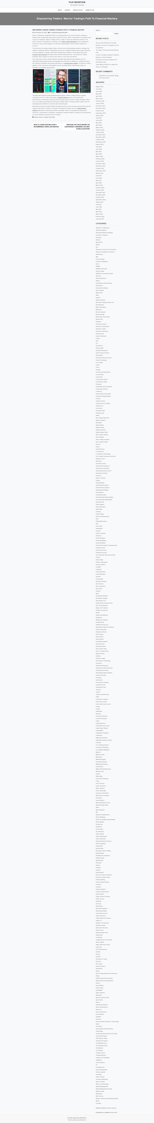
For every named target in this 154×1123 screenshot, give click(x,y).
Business (98, 321)
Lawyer (98, 706)
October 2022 (100, 197)
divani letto (114, 1112)
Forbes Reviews (100, 572)
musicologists (100, 800)
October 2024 (100, 139)
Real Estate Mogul (101, 911)
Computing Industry (102, 389)
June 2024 (99, 149)
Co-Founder (99, 362)
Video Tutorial (100, 1077)
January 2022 (100, 219)
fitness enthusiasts (102, 562)
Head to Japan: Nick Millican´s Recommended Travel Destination (46, 125)
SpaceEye (99, 995)
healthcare (99, 617)
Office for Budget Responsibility (105, 819)
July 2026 (99, 89)
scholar (98, 952)
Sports (98, 1002)
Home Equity (99, 634)
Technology (99, 1031)
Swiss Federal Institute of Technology (107, 1021)
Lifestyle (98, 742)
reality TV (99, 920)
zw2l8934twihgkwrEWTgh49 (59, 32)
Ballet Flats (99, 293)
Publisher (98, 901)
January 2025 (100, 132)
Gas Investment (100, 586)
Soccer (98, 983)
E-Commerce (100, 451)
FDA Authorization (101, 521)
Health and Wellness (102, 615)
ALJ (97, 247)
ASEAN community (101, 268)
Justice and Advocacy (102, 694)
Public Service (100, 899)
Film (97, 523)
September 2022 (101, 199)
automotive (99, 285)
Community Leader (101, 382)
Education (99, 461)
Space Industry (100, 992)
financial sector (100, 547)
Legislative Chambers (102, 733)
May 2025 (99, 122)
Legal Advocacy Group (102, 725)
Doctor (98, 446)
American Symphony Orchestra (105, 252)
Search (98, 30)
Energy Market (100, 483)
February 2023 (100, 187)
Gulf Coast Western (102, 605)
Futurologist (99, 579)
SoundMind (99, 990)
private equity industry (102, 882)
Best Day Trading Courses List (105, 302)
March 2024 (99, 156)
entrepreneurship (101, 495)
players (98, 865)
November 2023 (100, 166)
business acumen (101, 324)
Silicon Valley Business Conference (106, 973)
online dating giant (101, 836)
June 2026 (99, 91)
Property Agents (101, 889)
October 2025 (100, 110)
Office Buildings (100, 817)
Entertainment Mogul (102, 490)
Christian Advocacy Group (103, 357)
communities (100, 374)
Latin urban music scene (103, 704)
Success (98, 1019)
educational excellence (103, 466)
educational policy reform (103, 471)
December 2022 (100, 192)
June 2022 (99, 207)
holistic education (101, 629)
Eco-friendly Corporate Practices (106, 456)
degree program (100, 420)
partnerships (99, 848)
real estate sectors (101, 913)
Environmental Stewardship (104, 499)
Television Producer (102, 1041)
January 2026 (100, 103)
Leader (98, 709)
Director (98, 444)
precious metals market (103, 877)
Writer (97, 1101)
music (97, 781)
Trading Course (100, 1053)
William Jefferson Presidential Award (107, 1098)
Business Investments (102, 326)
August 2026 (99, 86)
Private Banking (100, 879)
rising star (99, 947)
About (60, 10)
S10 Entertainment (101, 949)
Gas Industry (99, 584)
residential (99, 937)
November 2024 (100, 137)
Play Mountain (77, 2)
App (97, 256)
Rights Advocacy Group (103, 944)
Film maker (99, 526)
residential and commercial (104, 940)
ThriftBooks (99, 1048)
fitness (98, 557)
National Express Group (103, 802)
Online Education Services (103, 841)
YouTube (98, 1103)
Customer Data (100, 410)
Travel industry (100, 1062)
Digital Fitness (100, 427)
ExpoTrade (52, 117)
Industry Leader (100, 658)
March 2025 (99, 127)
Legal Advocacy (100, 723)
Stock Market (100, 1014)
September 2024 (101, 142)
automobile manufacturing (104, 283)
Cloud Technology (101, 360)
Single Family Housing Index (104, 978)
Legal (97, 721)
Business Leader (101, 329)
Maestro (98, 752)
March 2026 (99, 98)
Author (98, 280)
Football (98, 567)
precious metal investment (104, 875)
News (97, 807)
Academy (98, 237)
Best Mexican (100, 305)
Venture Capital (100, 1072)
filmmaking (99, 528)
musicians (99, 798)
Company (98, 384)
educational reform (101, 473)
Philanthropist (100, 858)
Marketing (99, 757)
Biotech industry (101, 312)
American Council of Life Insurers (106, 249)
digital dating (100, 425)
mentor (98, 774)
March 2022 (99, 214)
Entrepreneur (100, 492)
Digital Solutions (101, 430)
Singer (98, 976)
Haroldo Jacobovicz (102, 610)
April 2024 (99, 154)
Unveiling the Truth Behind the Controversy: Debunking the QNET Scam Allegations (77, 126)
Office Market (100, 822)
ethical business (101, 507)
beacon (98, 297)
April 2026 (99, 96)
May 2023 (99, 180)
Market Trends (100, 754)
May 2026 (99, 94)
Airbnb (98, 244)
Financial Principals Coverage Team (106, 545)
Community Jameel (101, 379)
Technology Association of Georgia (106, 1033)
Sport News (99, 1000)
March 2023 (99, 185)
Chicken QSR (99, 348)
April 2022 (99, 211)
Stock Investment (101, 1012)
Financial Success (101, 552)
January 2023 (100, 190)
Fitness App (99, 559)
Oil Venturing (100, 831)
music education (101, 786)
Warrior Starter (100, 1081)
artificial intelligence (102, 261)
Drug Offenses (100, 449)
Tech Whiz (99, 1026)
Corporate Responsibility (103, 396)
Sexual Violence (100, 966)
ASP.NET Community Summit (104, 273)
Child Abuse (99, 355)
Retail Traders (100, 942)
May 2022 (99, 209)
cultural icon (99, 406)
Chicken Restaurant (102, 350)
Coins (97, 367)
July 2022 (99, 204)
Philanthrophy (100, 853)
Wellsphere (99, 1093)
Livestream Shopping (102, 747)
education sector (101, 463)
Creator (98, 398)
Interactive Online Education (104, 668)
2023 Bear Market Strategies (104, 232)
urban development (101, 1069)
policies (98, 870)
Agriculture (99, 242)
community (99, 377)
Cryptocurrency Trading (41, 117)
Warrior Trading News (102, 1084)
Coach (98, 365)
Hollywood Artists (101, 632)
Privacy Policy (78, 10)
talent (97, 1024)
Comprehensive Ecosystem (104, 386)
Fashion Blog (100, 514)
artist (97, 264)
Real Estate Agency (101, 908)
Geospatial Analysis (102, 596)
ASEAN (98, 266)
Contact (67, 10)
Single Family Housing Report (104, 980)
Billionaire (99, 309)
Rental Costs (100, 930)
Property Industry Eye (102, 891)
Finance (98, 531)
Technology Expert (101, 1036)
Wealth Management (102, 1086)
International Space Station (104, 673)
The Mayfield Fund (101, 1043)
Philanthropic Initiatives (103, 855)
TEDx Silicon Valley (101, 1038)
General (98, 591)
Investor (98, 689)
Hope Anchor (100, 639)
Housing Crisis (100, 644)
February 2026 (100, 101)
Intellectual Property (102, 665)
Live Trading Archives (102, 745)
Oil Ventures (99, 829)
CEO (97, 341)
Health (98, 612)
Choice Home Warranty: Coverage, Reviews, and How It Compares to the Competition (107, 45)
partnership (99, 846)
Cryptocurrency (100, 401)
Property (98, 887)
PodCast (98, 867)
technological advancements (104, 1029)
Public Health (100, 894)
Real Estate (99, 906)
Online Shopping (100, 843)
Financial (98, 535)
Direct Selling (100, 437)
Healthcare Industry (102, 620)
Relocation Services (102, 927)
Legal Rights (99, 730)
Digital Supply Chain (102, 432)
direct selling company (102, 439)
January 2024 (100, 161)
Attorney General (101, 278)
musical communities (102, 793)
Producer (98, 884)
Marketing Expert (101, 759)
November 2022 (100, 195)
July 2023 (99, 175)
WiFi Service (99, 1096)
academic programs (102, 235)
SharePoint (99, 968)
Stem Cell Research (102, 1007)
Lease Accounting (101, 718)
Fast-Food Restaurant (102, 516)
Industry (98, 656)
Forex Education (101, 574)
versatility (99, 1074)
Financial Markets (101, 540)
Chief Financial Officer (102, 353)
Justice (98, 692)
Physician (99, 863)
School (98, 954)
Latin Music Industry (102, 699)
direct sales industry (102, 434)
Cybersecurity (100, 413)
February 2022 (100, 216)
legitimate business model (104, 740)
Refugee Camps (100, 925)
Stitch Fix (98, 1009)
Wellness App (100, 1091)
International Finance (102, 670)
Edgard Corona (100, 458)
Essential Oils (100, 502)
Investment (99, 680)
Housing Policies (101, 646)
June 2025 (99, 120)
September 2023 (101, 171)
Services (98, 961)
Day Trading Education (102, 418)
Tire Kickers (99, 1050)
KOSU (97, 697)
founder (98, 576)
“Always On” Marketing (102, 228)
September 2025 (101, 113)
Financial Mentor (101, 543)
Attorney (98, 276)
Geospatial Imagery (101, 598)
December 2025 (100, 106)
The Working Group (101, 1045)
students (98, 1016)
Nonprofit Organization (103, 814)
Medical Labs (100, 771)
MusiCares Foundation (102, 795)
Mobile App (99, 776)
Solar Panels (99, 988)
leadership (99, 711)
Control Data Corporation (103, 394)
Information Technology (103, 661)
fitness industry (100, 564)
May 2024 (99, 151)
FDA (97, 519)
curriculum (99, 408)
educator (98, 475)
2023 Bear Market (101, 230)
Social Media (99, 985)
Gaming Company (101, 581)
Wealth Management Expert (104, 1089)
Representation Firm (102, 932)
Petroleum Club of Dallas (103, 851)
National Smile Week (102, 805)
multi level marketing (102, 778)
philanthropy (99, 860)
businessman (100, 333)
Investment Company (102, 682)
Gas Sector (99, 588)
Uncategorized (100, 1067)
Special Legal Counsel (102, 997)
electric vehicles (101, 478)
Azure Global (100, 290)
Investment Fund (101, 687)
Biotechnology (100, 314)
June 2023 (99, 178)
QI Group (98, 903)
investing (98, 677)
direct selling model (102, 442)
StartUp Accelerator (102, 1004)
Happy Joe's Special (102, 608)
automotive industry (102, 288)
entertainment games (102, 485)
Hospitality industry (101, 641)
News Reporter (100, 810)
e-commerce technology (103, 454)
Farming (98, 511)
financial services (101, 550)
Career (98, 338)
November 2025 (100, 108)
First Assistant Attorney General (105, 555)
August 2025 (99, 115)
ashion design (100, 271)
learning (98, 713)
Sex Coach (99, 964)
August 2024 (99, 144)
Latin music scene (101, 701)
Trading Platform (101, 1055)
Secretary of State (101, 959)
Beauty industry (100, 300)
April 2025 (99, 125)
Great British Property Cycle (104, 603)
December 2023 (100, 163)
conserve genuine (111, 1108)
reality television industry (103, 918)
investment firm (100, 685)
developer (99, 422)
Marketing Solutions (102, 764)
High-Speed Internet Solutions (105, 627)
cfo (97, 343)
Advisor (98, 240)
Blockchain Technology (103, 317)
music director (100, 783)
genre (97, 593)
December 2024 (100, 134)
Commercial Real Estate (103, 372)
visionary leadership (102, 1079)
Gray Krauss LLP (101, 600)
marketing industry (101, 762)
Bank (97, 295)
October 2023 (100, 168)
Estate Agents (100, 504)
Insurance (99, 663)
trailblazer (99, 1060)
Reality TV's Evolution (102, 923)
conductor (99, 391)
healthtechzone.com (102, 624)
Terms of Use (90, 10)
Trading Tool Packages (102, 1057)
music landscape (101, 790)
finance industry (101, 533)
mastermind (99, 766)
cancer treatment (101, 336)
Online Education (101, 839)
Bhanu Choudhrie (101, 307)
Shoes (98, 971)
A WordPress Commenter (106, 75)
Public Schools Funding (103, 896)
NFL (97, 812)
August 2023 (99, 173)
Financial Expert (100, 538)
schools (98, 956)
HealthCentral (100, 622)
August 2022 (99, 202)
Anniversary (99, 254)
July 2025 (99, 118)
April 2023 (99, 183)
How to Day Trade (101, 648)
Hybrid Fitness (100, 653)
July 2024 (99, 147)
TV (97, 1065)
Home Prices (100, 636)
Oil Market (99, 826)
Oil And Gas (99, 824)
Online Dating (100, 834)
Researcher (99, 935)
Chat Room (99, 345)
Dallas (97, 415)
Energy (98, 480)
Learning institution (101, 716)
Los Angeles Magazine (102, 750)
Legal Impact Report (102, 728)
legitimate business (102, 737)
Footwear (99, 569)
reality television (101, 915)
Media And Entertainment (103, 769)
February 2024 (100, 159)
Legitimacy (99, 735)
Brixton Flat (99, 319)
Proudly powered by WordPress (77, 1118)
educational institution (102, 468)
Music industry (100, 788)
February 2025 (100, 130)
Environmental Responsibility (104, 497)
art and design (100, 259)
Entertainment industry (102, 487)
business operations (102, 331)
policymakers (100, 872)
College (98, 369)
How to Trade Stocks (102, 651)
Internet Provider (101, 675)
